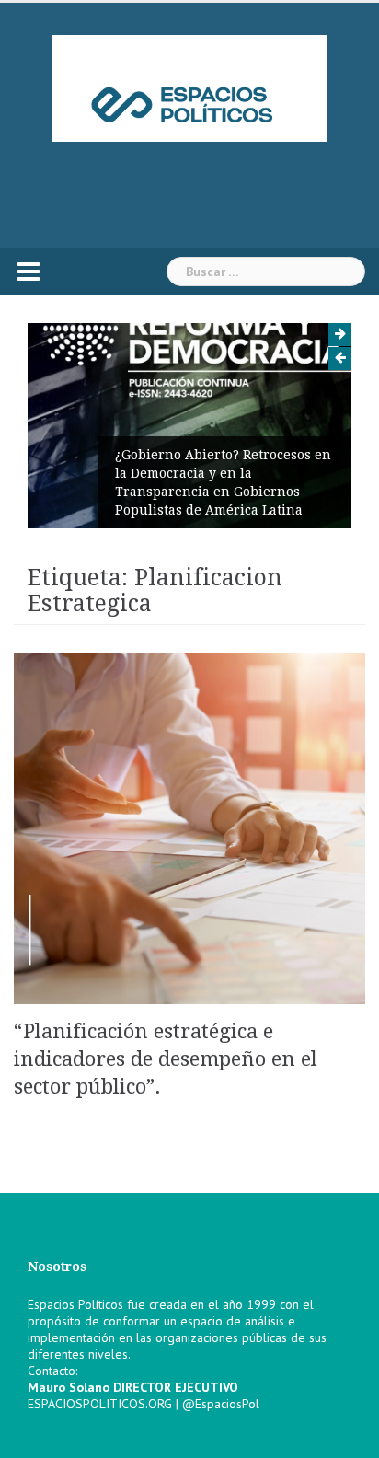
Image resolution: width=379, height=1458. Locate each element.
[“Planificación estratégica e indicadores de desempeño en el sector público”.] (189, 827)
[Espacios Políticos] (189, 87)
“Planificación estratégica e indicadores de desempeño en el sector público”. (165, 1059)
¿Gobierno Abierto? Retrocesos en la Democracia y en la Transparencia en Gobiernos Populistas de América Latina (223, 482)
